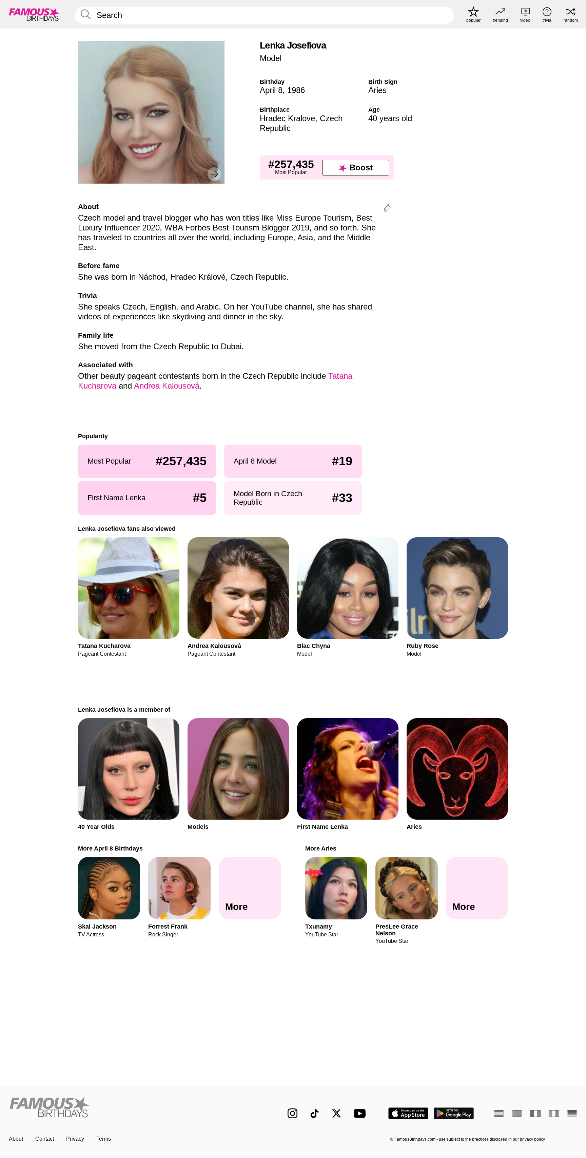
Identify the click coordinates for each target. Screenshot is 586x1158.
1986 (296, 90)
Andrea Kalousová (166, 385)
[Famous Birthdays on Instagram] (292, 1113)
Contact (44, 1139)
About (16, 1139)
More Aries (320, 848)
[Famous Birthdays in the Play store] (454, 1113)
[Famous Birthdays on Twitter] (336, 1113)
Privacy (75, 1139)
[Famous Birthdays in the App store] (408, 1113)
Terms (103, 1139)
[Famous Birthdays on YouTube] (361, 1113)
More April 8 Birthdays (110, 848)
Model (270, 58)
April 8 (271, 90)
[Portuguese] (517, 1113)
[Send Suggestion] (388, 209)
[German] (572, 1113)
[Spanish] (499, 1113)
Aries (377, 90)
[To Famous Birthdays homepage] (34, 14)
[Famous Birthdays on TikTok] (314, 1113)
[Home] (134, 1108)
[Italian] (554, 1113)
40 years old (390, 118)
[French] (535, 1113)
